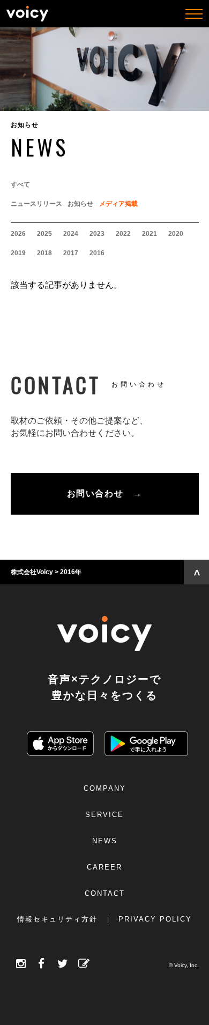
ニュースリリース (36, 203)
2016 (96, 253)
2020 (175, 234)
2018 (44, 253)
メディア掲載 (118, 203)
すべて (20, 184)
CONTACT (105, 893)
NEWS (104, 841)
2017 (70, 253)
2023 (96, 234)
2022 (123, 234)
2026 (18, 234)
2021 (149, 234)
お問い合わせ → (104, 493)
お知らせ (80, 203)
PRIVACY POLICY (155, 919)
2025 (44, 234)
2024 (70, 234)
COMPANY (105, 788)
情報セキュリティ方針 (57, 919)
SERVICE (104, 815)
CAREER (104, 867)
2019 (18, 253)
